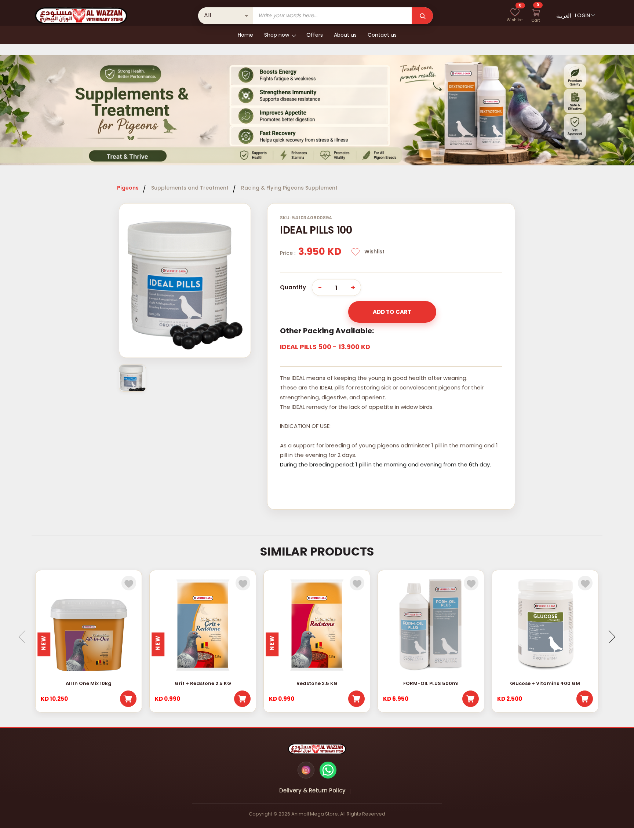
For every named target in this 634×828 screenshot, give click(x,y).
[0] (515, 15)
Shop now (276, 35)
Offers (314, 35)
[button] (608, 636)
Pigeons (128, 187)
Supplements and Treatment (190, 187)
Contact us (382, 35)
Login (582, 15)
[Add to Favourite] (128, 583)
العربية (563, 15)
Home (245, 35)
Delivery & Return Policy (312, 790)
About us (345, 35)
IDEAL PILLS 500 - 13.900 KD (325, 346)
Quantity (293, 287)
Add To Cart (392, 312)
